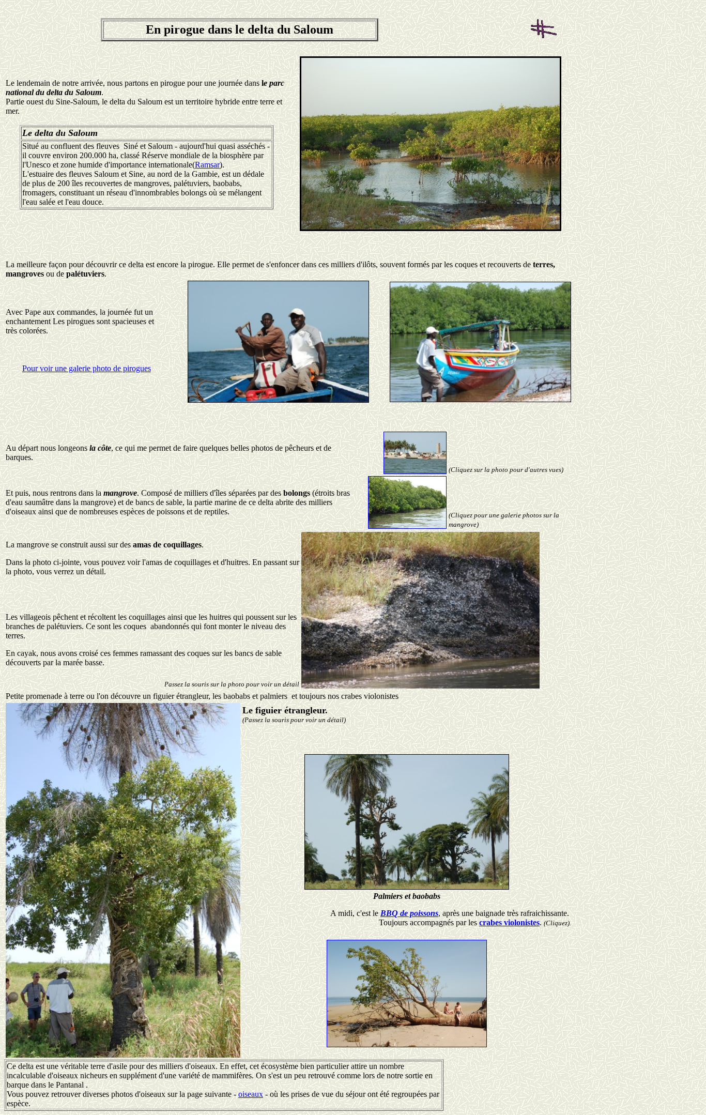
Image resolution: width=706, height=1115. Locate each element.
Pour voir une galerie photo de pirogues (86, 368)
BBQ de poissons (409, 913)
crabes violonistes (509, 922)
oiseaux (250, 1094)
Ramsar (207, 164)
